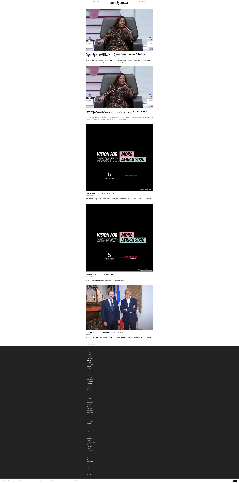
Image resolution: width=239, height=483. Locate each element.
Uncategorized (90, 461)
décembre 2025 (90, 360)
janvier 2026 (89, 358)
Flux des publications (91, 470)
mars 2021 (89, 406)
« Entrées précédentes (90, 344)
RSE (87, 457)
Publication (89, 452)
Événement (88, 57)
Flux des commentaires (91, 472)
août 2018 (89, 423)
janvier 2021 (89, 408)
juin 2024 (88, 375)
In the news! (88, 334)
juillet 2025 (89, 368)
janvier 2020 (89, 417)
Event (88, 444)
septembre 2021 (90, 404)
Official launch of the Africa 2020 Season (101, 193)
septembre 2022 (90, 395)
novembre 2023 (90, 381)
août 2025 (89, 366)
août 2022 (89, 396)
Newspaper (89, 448)
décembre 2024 (90, 373)
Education (89, 434)
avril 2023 (89, 389)
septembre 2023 (90, 385)
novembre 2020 (90, 412)
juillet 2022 (89, 398)
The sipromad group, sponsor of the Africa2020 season (106, 332)
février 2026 (89, 356)
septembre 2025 (90, 364)
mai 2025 (88, 372)
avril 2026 (89, 354)
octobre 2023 (89, 383)
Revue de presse (90, 455)
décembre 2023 (90, 379)
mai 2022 (88, 400)
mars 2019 (89, 419)
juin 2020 (88, 416)
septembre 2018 (90, 421)
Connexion (89, 469)
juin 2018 (88, 425)
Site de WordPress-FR (91, 474)
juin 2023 (88, 387)
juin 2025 (88, 370)
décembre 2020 (90, 410)
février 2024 (89, 377)
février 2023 (89, 391)
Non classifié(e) (90, 450)
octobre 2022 (89, 393)
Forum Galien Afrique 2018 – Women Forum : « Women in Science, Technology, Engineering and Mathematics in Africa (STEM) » (115, 55)
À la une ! (88, 433)
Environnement (90, 438)
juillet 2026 (89, 352)
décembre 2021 (90, 402)
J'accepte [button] (235, 480)
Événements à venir (90, 195)
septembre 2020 (90, 414)
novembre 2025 (90, 362)
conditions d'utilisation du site (37, 480)
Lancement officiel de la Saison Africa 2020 (101, 274)
